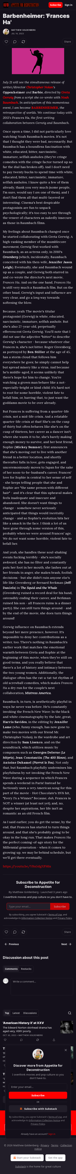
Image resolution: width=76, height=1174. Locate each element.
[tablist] (18, 968)
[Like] (6, 41)
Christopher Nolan (39, 87)
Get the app (55, 1157)
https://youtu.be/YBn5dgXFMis (27, 866)
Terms (54, 1145)
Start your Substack (29, 1157)
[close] (66, 1050)
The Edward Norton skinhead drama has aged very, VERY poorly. (27, 1029)
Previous (14, 944)
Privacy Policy (38, 1123)
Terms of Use (55, 1116)
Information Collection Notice (44, 1120)
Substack (20, 1166)
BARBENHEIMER (44, 108)
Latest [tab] (16, 1013)
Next (64, 944)
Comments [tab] (11, 968)
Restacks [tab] (26, 968)
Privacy (45, 1145)
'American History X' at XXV (23, 1023)
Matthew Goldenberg (23, 30)
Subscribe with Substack (40, 1108)
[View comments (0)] (14, 41)
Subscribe (55, 5)
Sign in (68, 5)
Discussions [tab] (30, 1013)
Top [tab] (7, 1013)
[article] (38, 1031)
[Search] (69, 1013)
